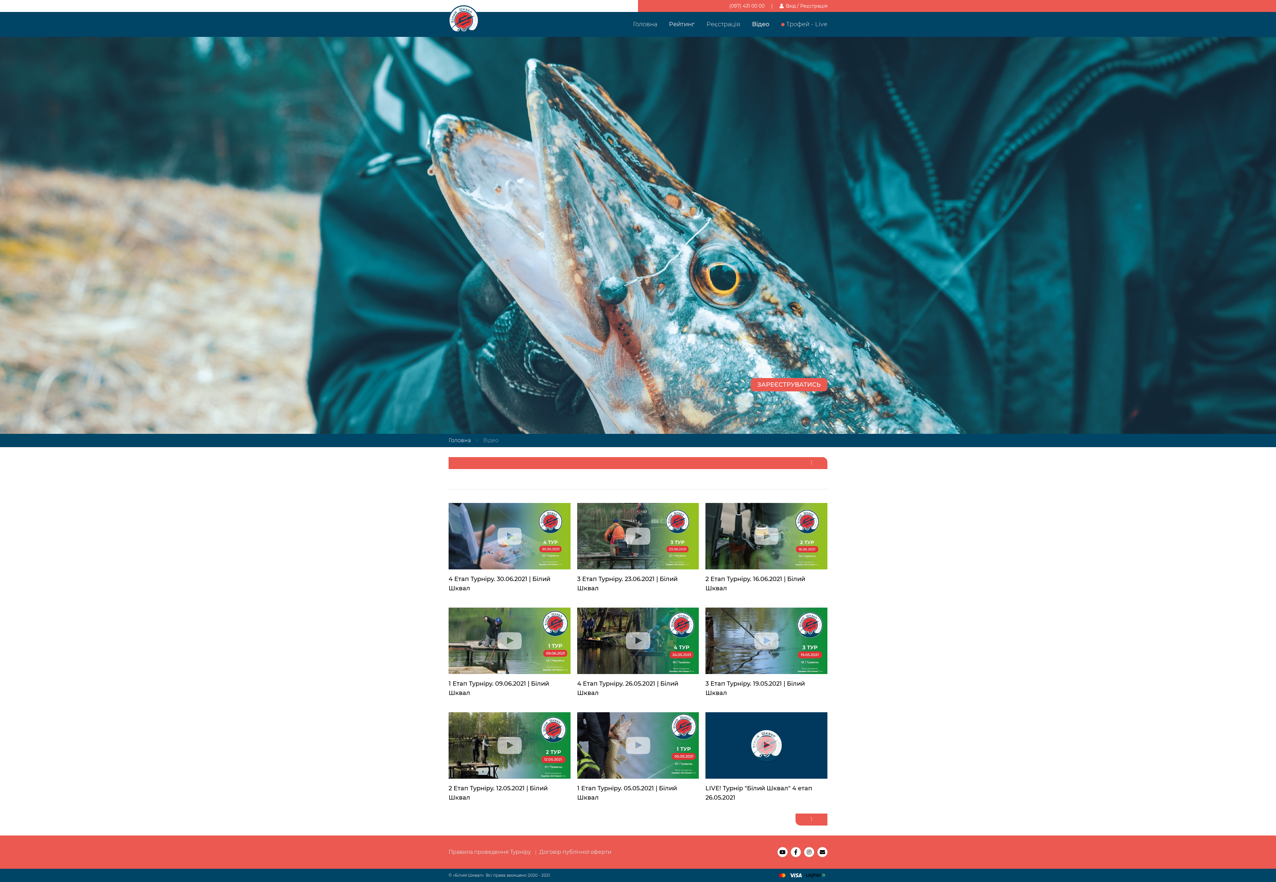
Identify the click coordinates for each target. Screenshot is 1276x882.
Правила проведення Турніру (490, 852)
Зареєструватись (789, 384)
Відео (761, 24)
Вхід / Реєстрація (806, 6)
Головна (645, 24)
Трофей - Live (806, 24)
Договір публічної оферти (575, 852)
